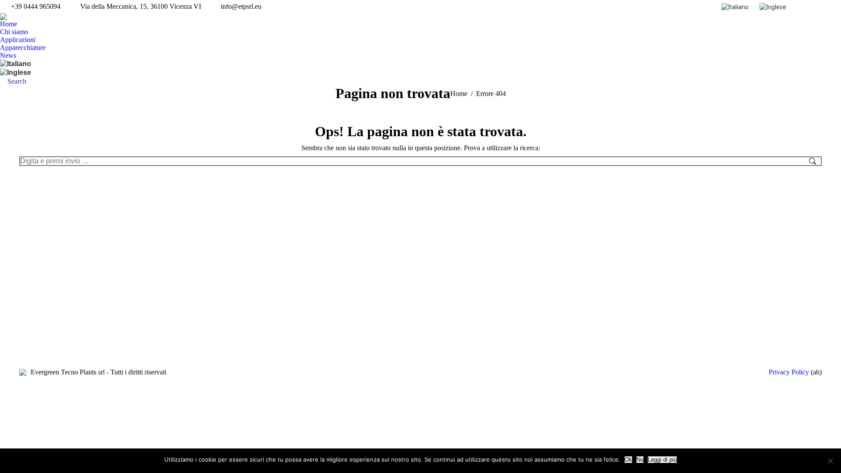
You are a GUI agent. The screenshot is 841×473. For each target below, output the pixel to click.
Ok (628, 459)
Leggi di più (662, 459)
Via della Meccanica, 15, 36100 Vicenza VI (140, 6)
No (639, 459)
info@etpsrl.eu (241, 6)
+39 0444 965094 (35, 6)
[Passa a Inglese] (774, 6)
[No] (830, 460)
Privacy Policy (789, 372)
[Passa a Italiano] (736, 6)
